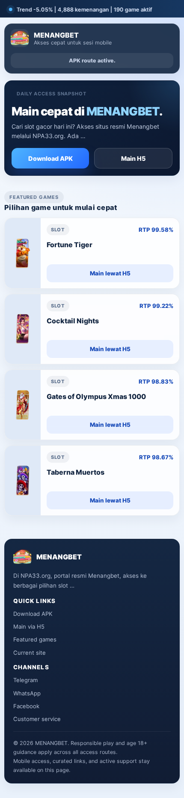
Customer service (37, 718)
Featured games (34, 639)
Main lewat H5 (110, 273)
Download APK (50, 158)
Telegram (25, 680)
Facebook (26, 706)
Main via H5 (29, 626)
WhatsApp (27, 693)
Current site (29, 652)
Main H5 (133, 158)
